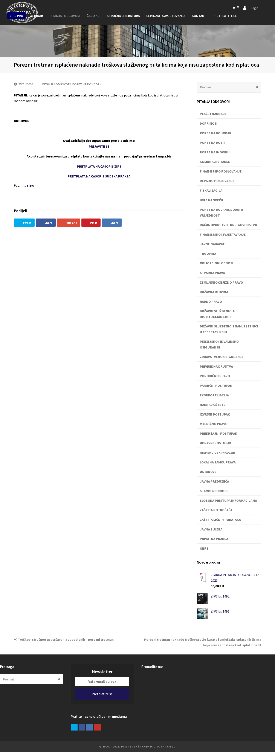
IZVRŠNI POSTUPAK (215, 414)
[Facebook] (82, 727)
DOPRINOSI (208, 123)
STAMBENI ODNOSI (214, 491)
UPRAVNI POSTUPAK (215, 443)
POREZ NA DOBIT (213, 142)
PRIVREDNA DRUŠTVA (216, 366)
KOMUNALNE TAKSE (215, 161)
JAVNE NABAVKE (212, 244)
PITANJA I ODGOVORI (56, 84)
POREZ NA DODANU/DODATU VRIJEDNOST (221, 212)
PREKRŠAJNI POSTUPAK (218, 433)
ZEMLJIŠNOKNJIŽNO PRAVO (221, 282)
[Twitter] (74, 727)
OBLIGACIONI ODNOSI (216, 263)
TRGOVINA (208, 253)
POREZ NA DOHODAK (86, 84)
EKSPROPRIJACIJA (214, 395)
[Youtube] (97, 727)
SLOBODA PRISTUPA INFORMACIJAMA (228, 500)
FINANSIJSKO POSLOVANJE (221, 171)
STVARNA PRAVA (212, 273)
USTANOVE (208, 471)
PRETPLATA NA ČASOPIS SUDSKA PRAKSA (99, 176)
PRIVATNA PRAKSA (214, 538)
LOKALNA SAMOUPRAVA (218, 462)
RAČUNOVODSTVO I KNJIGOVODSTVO (228, 225)
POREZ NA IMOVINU (215, 152)
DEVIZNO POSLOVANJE (217, 181)
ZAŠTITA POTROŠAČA (216, 510)
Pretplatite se (102, 694)
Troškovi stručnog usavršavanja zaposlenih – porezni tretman (66, 639)
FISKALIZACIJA (211, 190)
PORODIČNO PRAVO (215, 376)
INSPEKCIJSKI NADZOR (217, 452)
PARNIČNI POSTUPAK (216, 385)
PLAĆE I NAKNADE (213, 114)
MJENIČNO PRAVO (214, 424)
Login (254, 8)
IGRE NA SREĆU (211, 200)
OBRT (204, 548)
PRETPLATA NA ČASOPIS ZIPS (99, 166)
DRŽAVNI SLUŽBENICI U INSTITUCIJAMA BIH (217, 314)
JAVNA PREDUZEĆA (214, 481)
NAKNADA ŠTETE (212, 404)
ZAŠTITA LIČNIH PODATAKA (220, 519)
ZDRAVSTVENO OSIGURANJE (222, 357)
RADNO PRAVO (211, 301)
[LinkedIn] (89, 727)
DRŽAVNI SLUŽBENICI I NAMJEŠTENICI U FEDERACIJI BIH (229, 329)
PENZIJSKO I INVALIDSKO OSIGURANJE (219, 344)
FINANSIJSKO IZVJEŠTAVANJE (223, 234)
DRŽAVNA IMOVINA (214, 292)
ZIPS (30, 186)
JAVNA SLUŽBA (211, 529)
